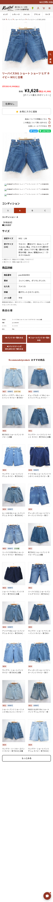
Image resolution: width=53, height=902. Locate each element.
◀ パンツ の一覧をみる (14, 337)
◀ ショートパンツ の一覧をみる (39, 338)
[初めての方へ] (32, 8)
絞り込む (50, 59)
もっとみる (27, 758)
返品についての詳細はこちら (36, 119)
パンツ (9, 19)
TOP (3, 19)
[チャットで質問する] (47, 896)
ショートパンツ (19, 19)
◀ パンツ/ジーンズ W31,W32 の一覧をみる (14, 347)
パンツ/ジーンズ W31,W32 (36, 19)
